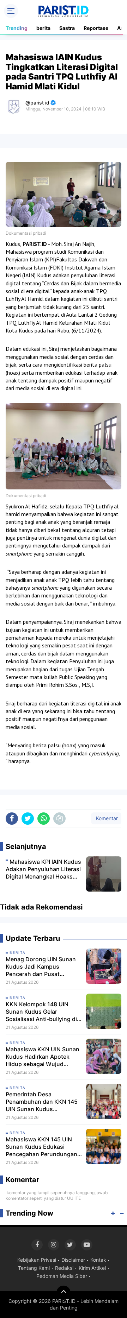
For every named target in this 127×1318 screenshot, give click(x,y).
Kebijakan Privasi (36, 1260)
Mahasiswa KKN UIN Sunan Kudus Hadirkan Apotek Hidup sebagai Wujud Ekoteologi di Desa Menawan (42, 1056)
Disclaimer (73, 1260)
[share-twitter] (28, 818)
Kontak (98, 1260)
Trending (17, 28)
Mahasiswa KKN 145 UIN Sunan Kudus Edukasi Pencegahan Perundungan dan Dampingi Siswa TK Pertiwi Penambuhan (41, 1147)
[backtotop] (63, 1293)
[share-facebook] (12, 818)
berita (43, 28)
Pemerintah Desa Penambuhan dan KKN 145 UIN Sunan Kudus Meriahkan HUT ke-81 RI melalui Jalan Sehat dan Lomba (42, 1102)
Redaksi (64, 1268)
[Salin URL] (59, 818)
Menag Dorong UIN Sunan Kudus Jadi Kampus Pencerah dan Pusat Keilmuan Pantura (41, 966)
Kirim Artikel (92, 1268)
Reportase (96, 28)
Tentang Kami (34, 1268)
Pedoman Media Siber (61, 1276)
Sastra (67, 28)
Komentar (106, 818)
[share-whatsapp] (43, 818)
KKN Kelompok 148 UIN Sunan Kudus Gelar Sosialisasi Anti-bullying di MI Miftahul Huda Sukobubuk (41, 1011)
